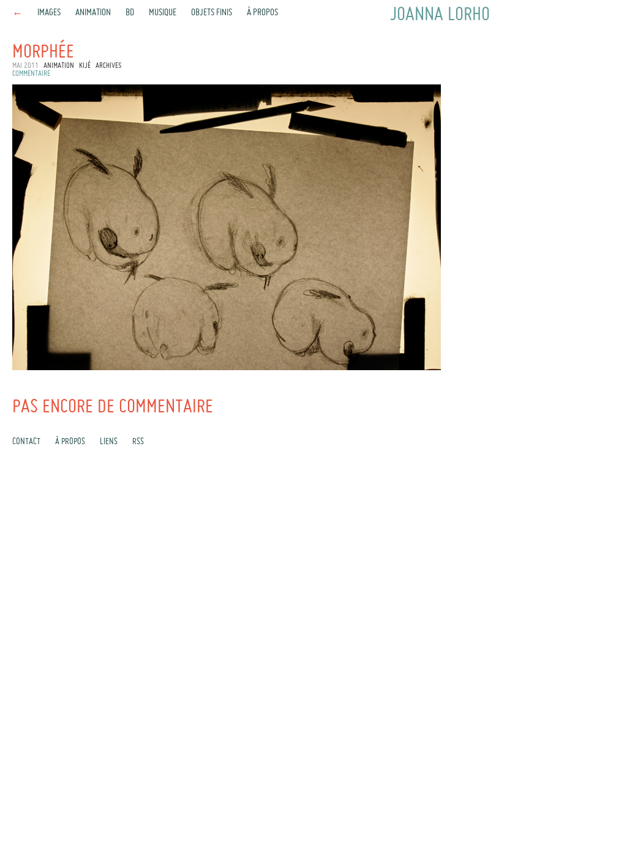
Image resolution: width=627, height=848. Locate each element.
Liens (109, 441)
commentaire (31, 74)
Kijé (85, 66)
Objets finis (211, 13)
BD (130, 13)
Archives (108, 66)
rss (138, 441)
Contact (26, 441)
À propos (262, 13)
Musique (162, 13)
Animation (93, 13)
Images (49, 13)
